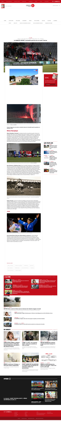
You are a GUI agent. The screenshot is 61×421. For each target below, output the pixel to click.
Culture (49, 20)
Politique (18, 20)
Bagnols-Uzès (17, 1)
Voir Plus (54, 295)
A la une (30, 37)
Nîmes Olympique (10, 265)
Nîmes (3, 1)
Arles (36, 1)
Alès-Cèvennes (9, 1)
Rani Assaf (31, 265)
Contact (19, 418)
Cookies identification (31, 418)
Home (5, 20)
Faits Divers (36, 20)
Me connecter (56, 5)
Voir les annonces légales (40, 414)
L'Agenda (55, 20)
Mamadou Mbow (18, 270)
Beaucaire (24, 1)
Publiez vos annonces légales (41, 413)
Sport (30, 20)
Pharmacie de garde (50, 413)
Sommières (47, 1)
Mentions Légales (24, 418)
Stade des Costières (18, 265)
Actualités (11, 20)
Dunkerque (26, 265)
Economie (24, 20)
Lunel (41, 1)
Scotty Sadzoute (10, 270)
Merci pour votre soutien (39, 418)
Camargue (30, 1)
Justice (43, 20)
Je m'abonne (48, 84)
